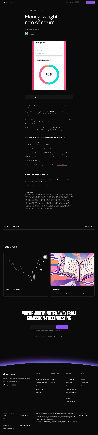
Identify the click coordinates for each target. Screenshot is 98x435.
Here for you (54, 382)
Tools (67, 386)
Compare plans (39, 389)
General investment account (42, 386)
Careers (83, 379)
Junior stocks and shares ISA (42, 379)
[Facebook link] (82, 415)
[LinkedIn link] (80, 415)
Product (33, 10)
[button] (29, 2)
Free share (38, 392)
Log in (82, 2)
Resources (27, 10)
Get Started (90, 2)
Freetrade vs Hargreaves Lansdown (71, 393)
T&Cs (4, 415)
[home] (7, 2)
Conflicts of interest (24, 415)
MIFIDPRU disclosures (25, 425)
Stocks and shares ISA (41, 376)
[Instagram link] (86, 415)
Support (54, 2)
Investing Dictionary (62, 165)
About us (83, 376)
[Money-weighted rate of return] (26, 274)
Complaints (53, 379)
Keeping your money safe (25, 422)
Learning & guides (70, 379)
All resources (69, 376)
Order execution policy (8, 428)
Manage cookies (7, 425)
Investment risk (54, 386)
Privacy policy (59, 330)
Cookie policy (6, 422)
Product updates (85, 386)
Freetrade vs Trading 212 (71, 389)
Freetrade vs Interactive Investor (71, 397)
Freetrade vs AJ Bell (70, 401)
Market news (69, 382)
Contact (53, 376)
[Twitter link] (84, 415)
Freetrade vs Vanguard (71, 405)
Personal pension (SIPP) (41, 382)
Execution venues (24, 418)
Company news (84, 382)
